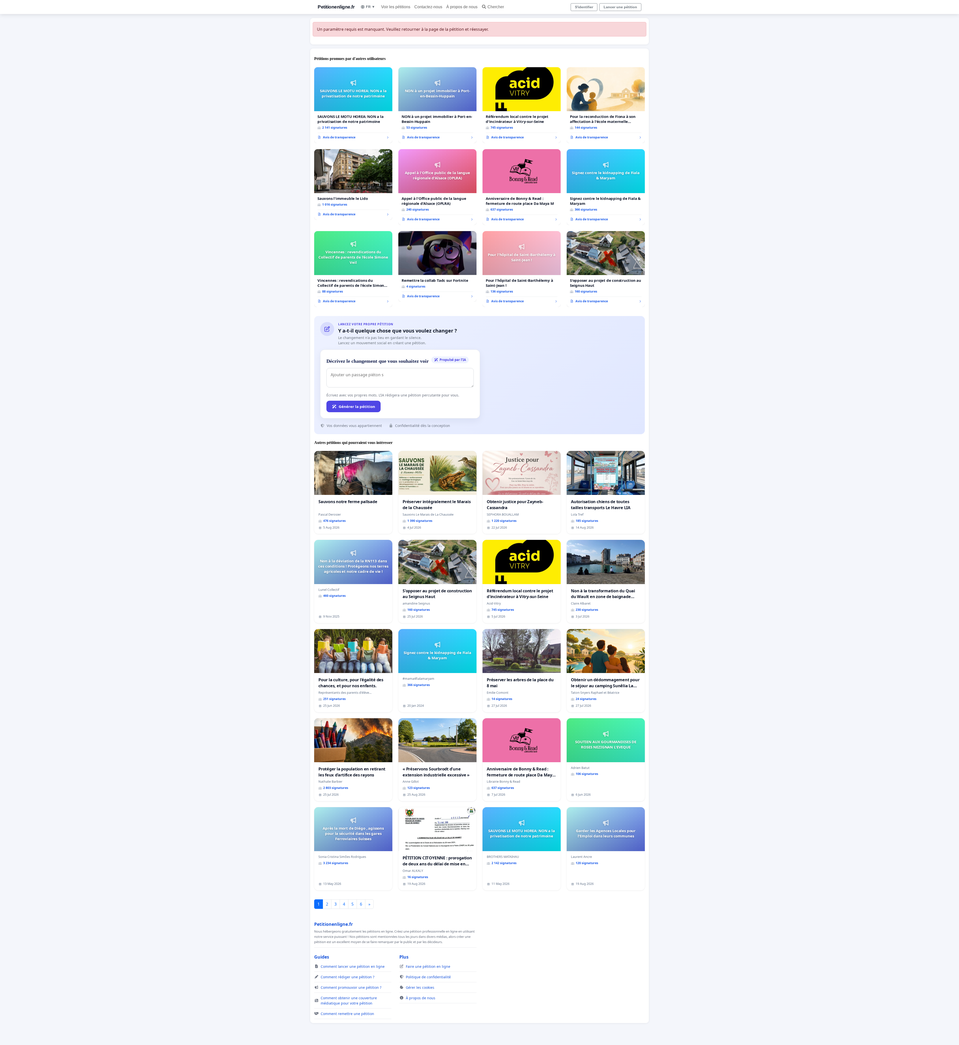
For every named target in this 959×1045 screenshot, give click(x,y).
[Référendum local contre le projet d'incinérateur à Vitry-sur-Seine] (521, 105)
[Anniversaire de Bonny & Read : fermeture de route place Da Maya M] (521, 187)
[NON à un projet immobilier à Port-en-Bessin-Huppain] (437, 105)
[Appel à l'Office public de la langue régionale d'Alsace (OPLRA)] (437, 187)
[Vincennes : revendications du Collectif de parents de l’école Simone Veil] (353, 269)
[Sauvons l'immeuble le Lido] (353, 184)
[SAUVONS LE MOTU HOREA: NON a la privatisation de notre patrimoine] (353, 105)
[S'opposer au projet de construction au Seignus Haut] (606, 269)
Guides (321, 957)
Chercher (495, 7)
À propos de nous (462, 7)
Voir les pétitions (395, 7)
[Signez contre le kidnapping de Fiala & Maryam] (606, 187)
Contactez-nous (428, 7)
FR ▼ (370, 7)
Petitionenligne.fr (336, 6)
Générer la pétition (357, 406)
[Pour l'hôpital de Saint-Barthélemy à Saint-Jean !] (521, 269)
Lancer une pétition (620, 7)
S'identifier (584, 7)
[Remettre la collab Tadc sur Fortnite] (437, 266)
